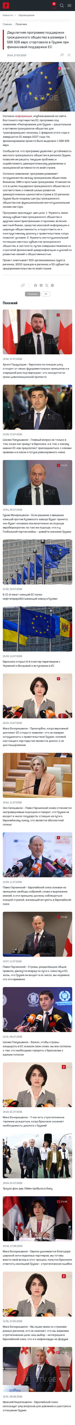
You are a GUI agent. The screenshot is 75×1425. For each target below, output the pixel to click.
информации (23, 116)
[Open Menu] (69, 5)
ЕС (46, 294)
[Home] (6, 5)
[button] (9, 15)
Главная (7, 24)
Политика (32, 294)
